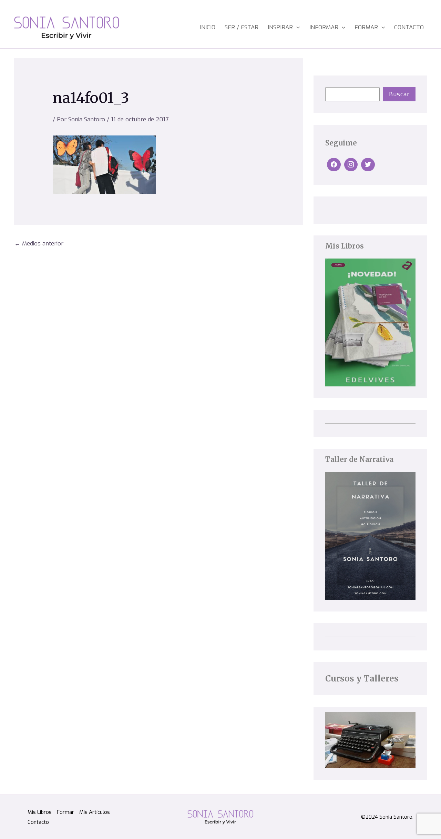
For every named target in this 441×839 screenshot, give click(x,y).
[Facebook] (333, 164)
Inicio (207, 27)
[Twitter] (368, 164)
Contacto (409, 27)
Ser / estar (241, 27)
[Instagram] (351, 164)
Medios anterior (38, 243)
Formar (366, 27)
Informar (323, 27)
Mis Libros (40, 812)
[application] (296, 27)
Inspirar (280, 27)
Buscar (399, 94)
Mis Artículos (94, 812)
